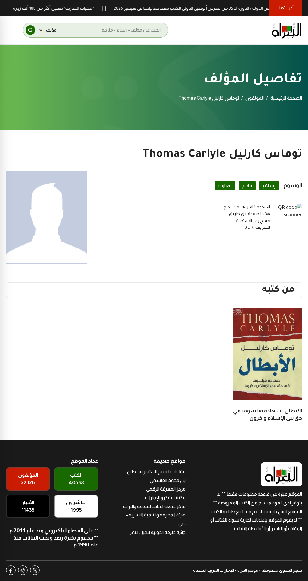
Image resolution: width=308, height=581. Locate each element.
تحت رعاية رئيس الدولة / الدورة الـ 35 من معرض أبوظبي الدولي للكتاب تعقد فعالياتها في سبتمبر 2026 (211, 8)
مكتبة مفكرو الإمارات (165, 497)
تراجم (247, 185)
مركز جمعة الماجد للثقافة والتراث (154, 506)
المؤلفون (254, 98)
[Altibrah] (286, 30)
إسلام (269, 185)
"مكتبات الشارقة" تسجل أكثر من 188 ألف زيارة (61, 8)
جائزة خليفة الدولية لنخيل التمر (158, 532)
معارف (225, 185)
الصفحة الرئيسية (286, 98)
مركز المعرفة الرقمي (166, 488)
